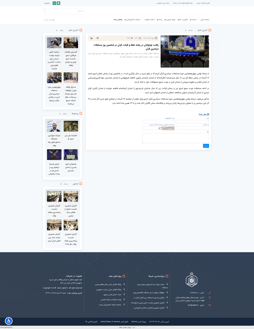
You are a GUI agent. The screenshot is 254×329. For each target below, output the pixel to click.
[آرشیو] (91, 38)
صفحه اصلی (205, 19)
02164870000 (194, 292)
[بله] (58, 3)
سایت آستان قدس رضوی (112, 294)
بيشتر (190, 30)
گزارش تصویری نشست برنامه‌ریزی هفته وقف (54, 210)
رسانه (160, 19)
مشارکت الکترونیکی (133, 19)
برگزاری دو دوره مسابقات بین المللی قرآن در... (148, 297)
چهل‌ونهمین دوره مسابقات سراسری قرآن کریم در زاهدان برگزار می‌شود (54, 94)
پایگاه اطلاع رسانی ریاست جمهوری (108, 289)
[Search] (45, 11)
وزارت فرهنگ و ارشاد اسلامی (111, 299)
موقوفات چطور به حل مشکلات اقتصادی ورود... (148, 292)
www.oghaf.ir (62, 288)
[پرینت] (97, 38)
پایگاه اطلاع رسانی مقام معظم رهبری (108, 284)
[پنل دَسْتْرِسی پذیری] (8, 321)
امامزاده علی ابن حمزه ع (71, 137)
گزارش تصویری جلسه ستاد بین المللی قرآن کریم (54, 237)
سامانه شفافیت (149, 19)
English (47, 3)
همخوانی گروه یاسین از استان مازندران (70, 167)
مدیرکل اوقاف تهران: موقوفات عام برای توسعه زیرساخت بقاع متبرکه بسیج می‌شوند (71, 95)
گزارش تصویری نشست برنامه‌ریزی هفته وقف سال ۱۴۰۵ (70, 239)
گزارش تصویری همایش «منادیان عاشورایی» (149, 307)
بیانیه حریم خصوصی (163, 3)
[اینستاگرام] (54, 3)
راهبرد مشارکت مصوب (203, 3)
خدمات (194, 19)
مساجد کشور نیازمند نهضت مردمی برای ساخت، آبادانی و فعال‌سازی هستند (54, 60)
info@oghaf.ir (193, 305)
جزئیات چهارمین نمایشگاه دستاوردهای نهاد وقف (54, 140)
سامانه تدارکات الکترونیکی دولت (110, 304)
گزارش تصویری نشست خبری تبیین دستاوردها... (147, 302)
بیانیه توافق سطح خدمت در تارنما (182, 3)
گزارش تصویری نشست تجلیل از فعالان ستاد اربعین (71, 210)
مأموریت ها (183, 19)
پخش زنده (118, 19)
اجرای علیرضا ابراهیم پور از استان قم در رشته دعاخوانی (54, 169)
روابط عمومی (170, 19)
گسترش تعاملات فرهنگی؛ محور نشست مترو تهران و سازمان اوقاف (71, 59)
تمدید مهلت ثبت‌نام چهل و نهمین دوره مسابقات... (152, 286)
